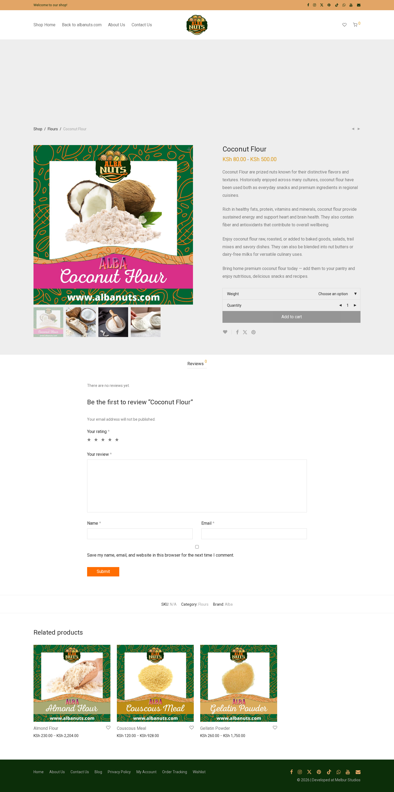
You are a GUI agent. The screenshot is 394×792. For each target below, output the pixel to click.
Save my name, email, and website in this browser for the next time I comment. (160, 555)
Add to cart (291, 316)
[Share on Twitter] (245, 332)
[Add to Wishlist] (227, 332)
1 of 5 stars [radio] (88, 439)
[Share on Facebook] (237, 332)
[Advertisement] (197, 85)
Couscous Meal (131, 728)
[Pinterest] (329, 5)
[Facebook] (308, 5)
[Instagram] (314, 5)
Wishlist (199, 772)
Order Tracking (174, 772)
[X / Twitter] (322, 5)
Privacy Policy (119, 772)
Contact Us (142, 24)
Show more (40, 735)
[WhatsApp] (344, 5)
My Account (146, 772)
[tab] (197, 364)
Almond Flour (46, 728)
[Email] (358, 5)
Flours (53, 129)
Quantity (234, 305)
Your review (99, 454)
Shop (38, 129)
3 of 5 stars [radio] (102, 439)
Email (207, 523)
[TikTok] (337, 5)
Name (94, 523)
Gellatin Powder (215, 728)
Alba (229, 604)
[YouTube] (351, 5)
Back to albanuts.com (82, 24)
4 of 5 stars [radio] (109, 439)
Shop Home (44, 24)
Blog (98, 772)
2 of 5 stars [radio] (95, 439)
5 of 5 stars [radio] (116, 439)
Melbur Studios (347, 780)
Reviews (197, 363)
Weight (233, 294)
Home (39, 772)
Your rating (98, 431)
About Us (116, 24)
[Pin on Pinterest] (253, 332)
